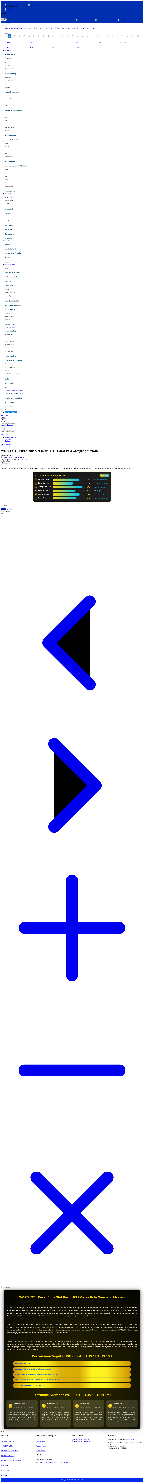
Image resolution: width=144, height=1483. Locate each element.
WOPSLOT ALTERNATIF (9, 1451)
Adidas (31, 42)
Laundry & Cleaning (10, 367)
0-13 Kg (7, 217)
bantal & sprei (10, 249)
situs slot (32, 1308)
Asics (8, 47)
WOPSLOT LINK (7, 1446)
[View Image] (1, 1285)
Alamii (76, 42)
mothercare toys (9, 406)
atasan (6, 114)
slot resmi (56, 1324)
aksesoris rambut (9, 69)
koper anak (9, 209)
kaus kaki (7, 105)
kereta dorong (10, 197)
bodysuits (7, 87)
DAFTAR (113, 20)
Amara (98, 42)
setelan (6, 124)
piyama (7, 84)
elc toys (7, 409)
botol (7, 268)
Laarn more (24, 459)
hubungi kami (40, 1441)
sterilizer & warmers (12, 272)
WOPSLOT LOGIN (7, 1441)
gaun (6, 120)
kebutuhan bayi (11, 74)
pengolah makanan (12, 301)
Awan (53, 47)
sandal (6, 102)
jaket (6, 153)
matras (7, 262)
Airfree (54, 42)
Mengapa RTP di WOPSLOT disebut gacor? (33, 1369)
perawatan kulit (9, 334)
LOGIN (90, 20)
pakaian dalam (9, 156)
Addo (8, 42)
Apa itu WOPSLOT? (23, 1364)
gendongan (9, 225)
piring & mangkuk (10, 292)
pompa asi (7, 313)
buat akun (8, 439)
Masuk (3, 417)
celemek (8, 281)
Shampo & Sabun (9, 341)
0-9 (138, 36)
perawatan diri (9, 351)
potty (7, 379)
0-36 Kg (7, 220)
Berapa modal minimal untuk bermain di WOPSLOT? (37, 1380)
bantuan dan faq (41, 1446)
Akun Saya (4, 415)
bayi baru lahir (9, 200)
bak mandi (9, 383)
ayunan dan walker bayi (14, 394)
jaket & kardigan (9, 127)
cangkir (7, 289)
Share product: (5, 511)
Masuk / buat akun (10, 437)
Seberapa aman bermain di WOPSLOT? (31, 1385)
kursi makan (9, 325)
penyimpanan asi (9, 316)
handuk (7, 387)
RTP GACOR (5, 1465)
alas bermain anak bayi (13, 398)
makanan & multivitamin (14, 305)
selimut (7, 244)
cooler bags (8, 319)
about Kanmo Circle (25, 28)
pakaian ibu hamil (12, 161)
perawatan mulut (9, 348)
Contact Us (133, 20)
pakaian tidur (8, 77)
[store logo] (16, 25)
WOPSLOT (10, 1308)
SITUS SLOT (5, 1470)
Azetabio (77, 47)
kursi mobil (9, 213)
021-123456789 (41, 1451)
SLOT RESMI (5, 1475)
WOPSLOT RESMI (7, 1456)
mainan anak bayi (11, 402)
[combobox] (10, 423)
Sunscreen (7, 338)
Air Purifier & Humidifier (12, 374)
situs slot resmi (30, 1341)
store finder (71, 28)
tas (5, 62)
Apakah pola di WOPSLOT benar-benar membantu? (36, 1374)
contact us (92, 28)
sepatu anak (8, 99)
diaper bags (9, 234)
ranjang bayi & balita (13, 253)
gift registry (44, 5)
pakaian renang (11, 135)
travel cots (9, 229)
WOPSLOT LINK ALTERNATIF (11, 1460)
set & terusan (8, 80)
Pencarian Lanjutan (7, 425)
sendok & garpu (9, 296)
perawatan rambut (10, 344)
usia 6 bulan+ (8, 204)
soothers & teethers (12, 277)
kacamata (7, 65)
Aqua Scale (122, 42)
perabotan (8, 257)
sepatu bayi (8, 95)
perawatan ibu (10, 356)
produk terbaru (11, 54)
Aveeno (31, 47)
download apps (21, 5)
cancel (3, 427)
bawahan (7, 117)
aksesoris (7, 130)
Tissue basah (8, 364)
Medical (7, 370)
